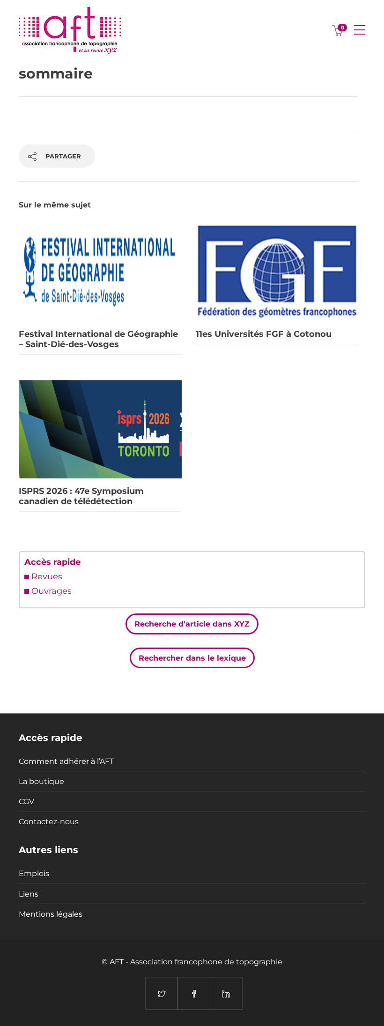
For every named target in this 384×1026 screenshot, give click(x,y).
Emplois (34, 873)
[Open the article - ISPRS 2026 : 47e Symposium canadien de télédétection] (100, 429)
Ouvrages (51, 591)
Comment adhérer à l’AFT (66, 761)
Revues (46, 576)
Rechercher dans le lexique (192, 657)
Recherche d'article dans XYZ (192, 624)
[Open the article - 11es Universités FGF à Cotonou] (277, 272)
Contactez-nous (49, 821)
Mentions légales (50, 914)
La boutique (41, 781)
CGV (26, 801)
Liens (28, 894)
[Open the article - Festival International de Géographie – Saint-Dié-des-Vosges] (100, 272)
